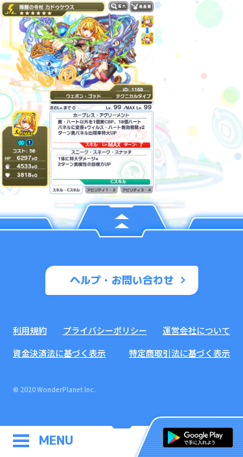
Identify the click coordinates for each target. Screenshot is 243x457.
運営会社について (196, 330)
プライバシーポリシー (105, 330)
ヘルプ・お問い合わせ (122, 280)
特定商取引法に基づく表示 (179, 353)
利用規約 (30, 330)
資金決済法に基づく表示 (59, 353)
